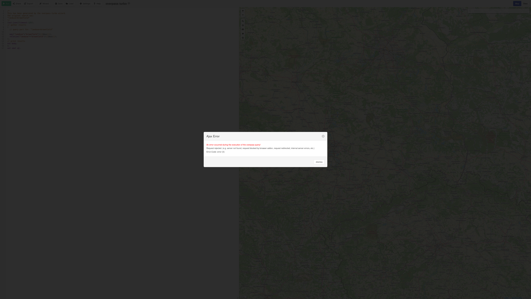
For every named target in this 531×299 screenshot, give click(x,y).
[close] (323, 136)
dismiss (319, 162)
